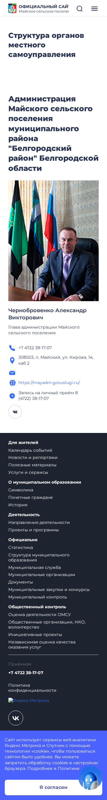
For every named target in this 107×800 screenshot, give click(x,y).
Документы (20, 582)
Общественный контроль (37, 606)
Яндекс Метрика (23, 745)
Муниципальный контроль (37, 597)
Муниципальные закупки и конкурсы (49, 589)
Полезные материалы (32, 465)
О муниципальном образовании (44, 482)
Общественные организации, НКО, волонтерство (47, 624)
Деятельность (24, 514)
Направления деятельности (39, 522)
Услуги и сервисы (28, 472)
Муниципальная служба (34, 567)
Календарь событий (30, 450)
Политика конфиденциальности (32, 688)
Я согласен (53, 787)
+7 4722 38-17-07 (25, 672)
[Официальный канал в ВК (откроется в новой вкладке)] (15, 718)
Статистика (20, 547)
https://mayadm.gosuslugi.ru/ (49, 382)
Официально (22, 539)
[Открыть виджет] (90, 778)
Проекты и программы (33, 530)
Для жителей (23, 442)
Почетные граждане (30, 497)
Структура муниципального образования (39, 557)
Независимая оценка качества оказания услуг (41, 644)
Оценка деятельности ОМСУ (39, 614)
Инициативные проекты (35, 634)
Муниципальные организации (41, 574)
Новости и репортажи (33, 457)
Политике (69, 768)
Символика (20, 490)
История (17, 504)
